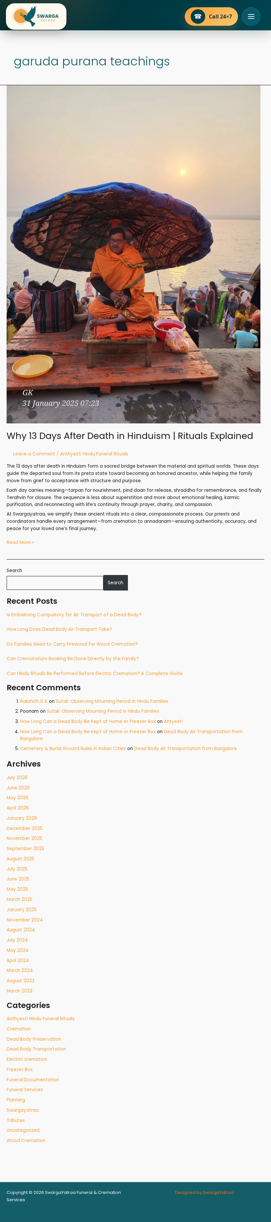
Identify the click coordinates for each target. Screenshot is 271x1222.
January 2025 (22, 910)
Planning (16, 1100)
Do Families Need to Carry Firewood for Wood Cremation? (72, 644)
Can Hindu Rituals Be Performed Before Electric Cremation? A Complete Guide (95, 673)
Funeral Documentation (33, 1080)
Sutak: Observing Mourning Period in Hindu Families (112, 701)
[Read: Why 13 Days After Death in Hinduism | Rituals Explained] (133, 254)
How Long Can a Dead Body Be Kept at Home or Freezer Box (88, 721)
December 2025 (25, 828)
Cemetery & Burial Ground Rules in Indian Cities (73, 748)
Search (14, 570)
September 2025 (25, 848)
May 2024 (18, 950)
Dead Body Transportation (36, 1049)
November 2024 (25, 920)
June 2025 (18, 879)
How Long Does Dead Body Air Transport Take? (59, 629)
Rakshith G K (34, 701)
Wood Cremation (26, 1140)
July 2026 (17, 777)
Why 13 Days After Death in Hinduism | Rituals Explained (130, 435)
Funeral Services (25, 1090)
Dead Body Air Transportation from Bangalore (185, 748)
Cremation (19, 1029)
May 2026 (17, 798)
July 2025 (17, 869)
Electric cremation (27, 1059)
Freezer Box (20, 1069)
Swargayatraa (23, 1110)
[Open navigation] (251, 16)
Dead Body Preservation (34, 1039)
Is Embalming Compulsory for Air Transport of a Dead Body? (74, 615)
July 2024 (17, 940)
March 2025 (19, 899)
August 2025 (20, 859)
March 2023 (19, 991)
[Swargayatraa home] (36, 16)
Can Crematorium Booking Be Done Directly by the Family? (73, 659)
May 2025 (17, 889)
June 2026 (18, 788)
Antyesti (173, 721)
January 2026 (22, 818)
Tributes (16, 1120)
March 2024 (20, 970)
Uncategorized (23, 1130)
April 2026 (18, 808)
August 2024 (21, 930)
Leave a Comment (34, 454)
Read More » (20, 542)
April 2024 (18, 960)
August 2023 (20, 981)
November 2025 (24, 838)
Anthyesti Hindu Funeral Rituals (41, 1019)
